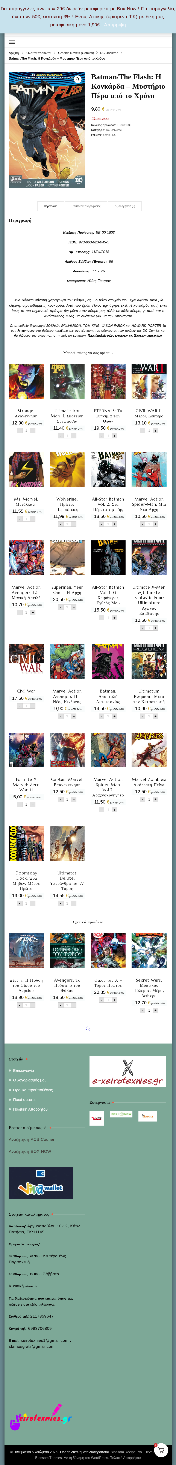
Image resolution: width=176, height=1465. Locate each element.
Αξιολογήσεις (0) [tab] (125, 206)
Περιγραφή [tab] (50, 206)
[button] (78, 79)
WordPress (99, 1458)
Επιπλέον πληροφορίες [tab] (85, 206)
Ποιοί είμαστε (24, 1100)
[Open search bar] (88, 990)
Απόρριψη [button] (115, 24)
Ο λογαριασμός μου (30, 1080)
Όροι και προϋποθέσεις (33, 1090)
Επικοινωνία (23, 1070)
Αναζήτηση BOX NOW (30, 1151)
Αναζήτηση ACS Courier (31, 1139)
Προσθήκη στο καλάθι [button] (26, 390)
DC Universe (114, 130)
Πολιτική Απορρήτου (30, 1109)
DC (114, 134)
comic (107, 134)
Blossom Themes (48, 1458)
